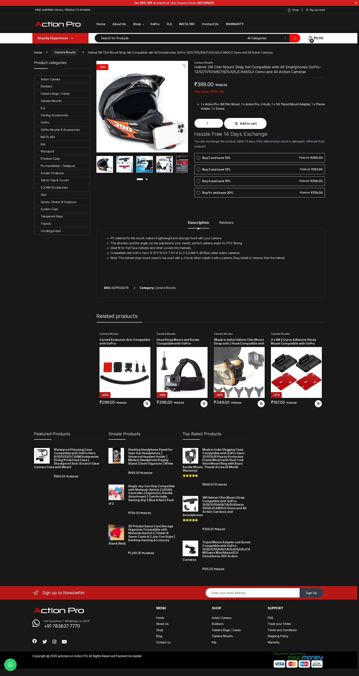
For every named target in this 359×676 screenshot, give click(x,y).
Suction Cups (49, 209)
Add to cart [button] (146, 403)
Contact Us (210, 24)
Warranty (274, 642)
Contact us (163, 642)
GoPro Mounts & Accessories (60, 129)
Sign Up (311, 593)
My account (317, 9)
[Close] (356, 3)
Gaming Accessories (54, 115)
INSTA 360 (187, 24)
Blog (159, 636)
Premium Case (50, 158)
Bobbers (46, 86)
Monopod (47, 151)
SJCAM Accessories (54, 187)
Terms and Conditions (282, 630)
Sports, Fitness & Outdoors (58, 202)
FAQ (270, 618)
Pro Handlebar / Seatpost (58, 166)
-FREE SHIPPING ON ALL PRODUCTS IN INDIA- (62, 9)
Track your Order (279, 624)
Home (100, 24)
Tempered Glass (52, 216)
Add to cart (248, 123)
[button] (184, 65)
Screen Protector (52, 173)
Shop (295, 9)
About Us (119, 24)
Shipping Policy (278, 636)
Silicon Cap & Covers (55, 180)
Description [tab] (198, 223)
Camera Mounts (64, 52)
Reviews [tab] (226, 223)
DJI (169, 24)
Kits (43, 144)
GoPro (155, 24)
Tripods (46, 223)
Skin (43, 194)
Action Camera (50, 79)
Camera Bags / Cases (55, 93)
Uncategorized (51, 231)
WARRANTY (235, 24)
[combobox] (170, 38)
